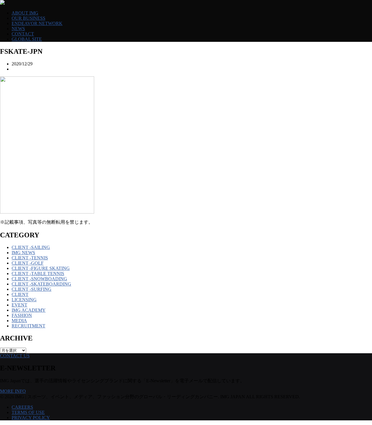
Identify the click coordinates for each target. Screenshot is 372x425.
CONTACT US (15, 355)
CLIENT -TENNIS (30, 257)
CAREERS (22, 407)
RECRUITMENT (28, 325)
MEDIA (19, 320)
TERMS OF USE (28, 412)
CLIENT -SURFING (31, 289)
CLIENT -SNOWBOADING (39, 278)
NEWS (18, 28)
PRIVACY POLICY (31, 417)
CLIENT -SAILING (31, 247)
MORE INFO (13, 391)
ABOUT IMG (25, 12)
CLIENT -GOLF (28, 263)
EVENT (19, 304)
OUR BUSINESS (28, 18)
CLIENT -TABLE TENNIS (38, 273)
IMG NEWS (23, 252)
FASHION (22, 315)
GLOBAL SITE (27, 39)
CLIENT (20, 294)
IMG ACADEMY (29, 310)
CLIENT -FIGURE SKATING (41, 268)
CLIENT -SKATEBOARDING (41, 283)
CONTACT (23, 33)
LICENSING (24, 299)
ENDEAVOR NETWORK (37, 23)
